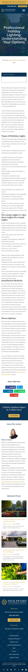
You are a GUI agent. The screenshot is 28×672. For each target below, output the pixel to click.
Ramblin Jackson (17, 664)
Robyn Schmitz (14, 60)
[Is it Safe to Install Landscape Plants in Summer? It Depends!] (14, 564)
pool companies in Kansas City (11, 481)
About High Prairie (14, 654)
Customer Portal (14, 657)
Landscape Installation (14, 638)
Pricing (14, 651)
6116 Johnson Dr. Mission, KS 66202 (14, 612)
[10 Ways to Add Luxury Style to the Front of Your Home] (14, 501)
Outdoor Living (14, 641)
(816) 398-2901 (14, 615)
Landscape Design (14, 635)
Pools (14, 648)
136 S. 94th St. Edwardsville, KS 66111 (14, 628)
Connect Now (22, 6)
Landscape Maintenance (14, 644)
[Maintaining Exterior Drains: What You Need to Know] (14, 532)
